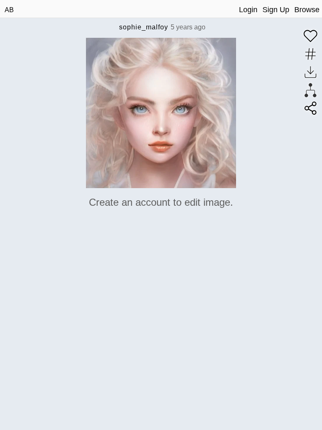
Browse (306, 9)
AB (9, 9)
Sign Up (275, 9)
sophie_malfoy (143, 27)
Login (248, 9)
